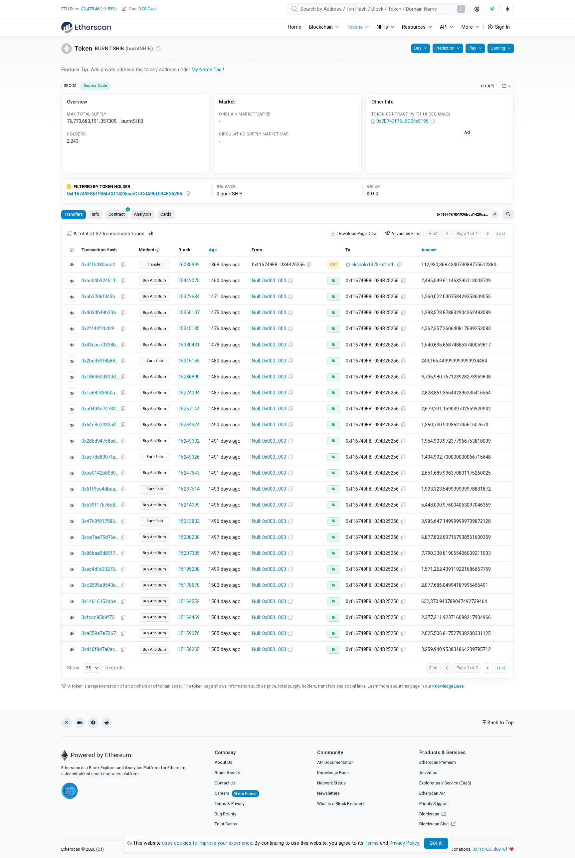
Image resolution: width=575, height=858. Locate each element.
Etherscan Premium (437, 762)
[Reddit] (106, 723)
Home (294, 27)
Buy (417, 48)
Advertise (428, 772)
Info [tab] (95, 214)
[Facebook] (93, 723)
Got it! (436, 843)
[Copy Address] (433, 121)
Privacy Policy (404, 843)
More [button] (467, 27)
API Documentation (335, 762)
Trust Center (226, 823)
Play (472, 48)
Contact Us (225, 782)
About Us (223, 762)
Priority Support (433, 803)
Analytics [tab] (142, 214)
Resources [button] (414, 27)
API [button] (444, 27)
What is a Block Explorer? (340, 803)
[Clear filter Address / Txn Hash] (494, 214)
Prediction (445, 48)
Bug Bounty (225, 813)
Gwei (147, 8)
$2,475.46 (90, 8)
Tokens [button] (355, 27)
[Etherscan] (86, 27)
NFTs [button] (382, 27)
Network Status (331, 782)
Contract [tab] (116, 214)
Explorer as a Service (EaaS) (445, 782)
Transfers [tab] (74, 214)
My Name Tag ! (208, 70)
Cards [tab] (165, 214)
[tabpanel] (287, 450)
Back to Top (500, 723)
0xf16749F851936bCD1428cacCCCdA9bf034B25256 (124, 194)
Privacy (238, 803)
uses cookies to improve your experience (207, 843)
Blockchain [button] (321, 27)
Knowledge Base (448, 686)
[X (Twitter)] (66, 723)
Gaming (497, 48)
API (490, 86)
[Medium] (80, 723)
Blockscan (429, 813)
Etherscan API (432, 793)
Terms (220, 803)
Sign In (502, 27)
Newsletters (328, 793)
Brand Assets (227, 772)
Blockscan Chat (434, 823)
